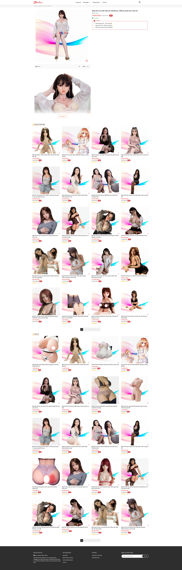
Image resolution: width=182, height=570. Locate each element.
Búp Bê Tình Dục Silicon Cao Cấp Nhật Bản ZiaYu (134, 235)
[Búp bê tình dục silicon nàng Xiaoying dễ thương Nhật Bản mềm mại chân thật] (46, 301)
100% (84, 66)
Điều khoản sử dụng (68, 557)
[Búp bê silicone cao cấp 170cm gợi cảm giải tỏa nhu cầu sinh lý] (105, 140)
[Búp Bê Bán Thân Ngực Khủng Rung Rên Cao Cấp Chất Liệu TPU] (46, 349)
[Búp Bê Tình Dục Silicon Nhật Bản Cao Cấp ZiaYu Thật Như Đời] (105, 180)
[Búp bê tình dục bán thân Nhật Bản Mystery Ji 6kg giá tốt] (75, 140)
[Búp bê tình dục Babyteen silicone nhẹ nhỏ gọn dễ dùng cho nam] (105, 301)
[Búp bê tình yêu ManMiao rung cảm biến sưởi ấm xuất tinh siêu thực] (105, 390)
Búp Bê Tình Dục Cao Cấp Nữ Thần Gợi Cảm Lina (134, 276)
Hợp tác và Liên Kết (97, 555)
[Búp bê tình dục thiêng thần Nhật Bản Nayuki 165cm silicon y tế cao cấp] (75, 261)
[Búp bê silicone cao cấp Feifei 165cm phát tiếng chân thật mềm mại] (75, 180)
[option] (62, 36)
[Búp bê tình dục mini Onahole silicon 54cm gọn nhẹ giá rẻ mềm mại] (105, 472)
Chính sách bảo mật (68, 560)
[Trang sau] (98, 329)
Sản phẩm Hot (95, 557)
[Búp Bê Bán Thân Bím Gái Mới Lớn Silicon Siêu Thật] (105, 349)
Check (145, 556)
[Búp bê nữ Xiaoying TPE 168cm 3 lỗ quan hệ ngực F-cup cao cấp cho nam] (46, 180)
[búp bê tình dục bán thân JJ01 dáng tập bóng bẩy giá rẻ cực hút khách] (75, 301)
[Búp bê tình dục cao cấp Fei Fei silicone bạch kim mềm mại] (46, 220)
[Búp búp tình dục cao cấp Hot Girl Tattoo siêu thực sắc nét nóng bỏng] (46, 261)
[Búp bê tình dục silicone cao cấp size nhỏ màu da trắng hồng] (135, 301)
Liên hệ (64, 562)
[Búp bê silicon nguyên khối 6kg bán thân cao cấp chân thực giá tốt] (135, 390)
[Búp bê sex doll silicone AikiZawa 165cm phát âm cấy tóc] (62, 36)
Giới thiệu (65, 555)
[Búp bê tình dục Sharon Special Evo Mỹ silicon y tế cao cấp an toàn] (75, 220)
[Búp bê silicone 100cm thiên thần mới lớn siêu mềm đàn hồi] (46, 140)
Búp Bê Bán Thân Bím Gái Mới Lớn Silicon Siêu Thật (105, 364)
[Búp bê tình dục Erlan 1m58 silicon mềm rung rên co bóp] (135, 140)
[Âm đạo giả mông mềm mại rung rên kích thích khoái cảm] (46, 472)
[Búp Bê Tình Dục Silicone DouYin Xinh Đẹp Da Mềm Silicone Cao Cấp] (105, 220)
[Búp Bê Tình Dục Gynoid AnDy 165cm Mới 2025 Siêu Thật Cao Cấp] (105, 261)
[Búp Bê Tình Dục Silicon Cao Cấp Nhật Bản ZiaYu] (135, 220)
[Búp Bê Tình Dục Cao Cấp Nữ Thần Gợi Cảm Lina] (135, 261)
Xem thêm (62, 116)
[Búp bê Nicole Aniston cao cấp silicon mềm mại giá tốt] (135, 180)
